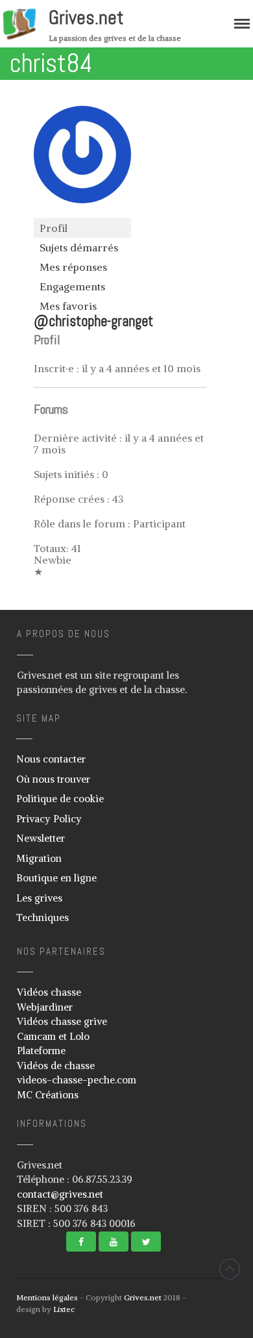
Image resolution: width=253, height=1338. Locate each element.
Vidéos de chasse (56, 1065)
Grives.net (86, 17)
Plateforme (41, 1050)
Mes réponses (73, 266)
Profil (53, 227)
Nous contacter (51, 759)
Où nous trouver (53, 779)
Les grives (39, 898)
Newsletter (40, 838)
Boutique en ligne (56, 878)
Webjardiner (45, 1007)
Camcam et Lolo (53, 1036)
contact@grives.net (60, 1194)
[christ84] (82, 212)
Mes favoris (68, 305)
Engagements (72, 286)
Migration (39, 858)
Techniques (42, 917)
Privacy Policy (49, 819)
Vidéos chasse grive (62, 1021)
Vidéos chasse (49, 992)
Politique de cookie (60, 798)
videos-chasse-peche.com (76, 1080)
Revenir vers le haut (229, 1269)
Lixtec (64, 1309)
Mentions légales (47, 1297)
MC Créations (47, 1095)
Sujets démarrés (79, 247)
